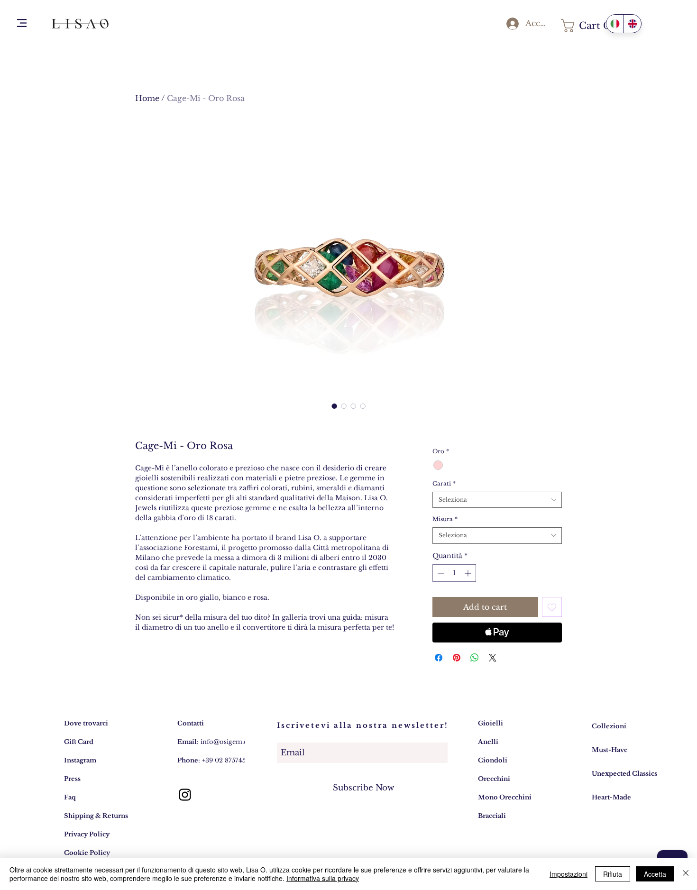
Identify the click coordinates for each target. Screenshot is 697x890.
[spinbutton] (454, 573)
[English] (632, 24)
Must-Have (610, 750)
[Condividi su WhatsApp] (474, 657)
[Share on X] (492, 657)
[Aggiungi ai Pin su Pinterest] (456, 657)
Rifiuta (612, 874)
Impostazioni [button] (568, 874)
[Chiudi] (685, 873)
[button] (22, 23)
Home (147, 98)
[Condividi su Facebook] (438, 657)
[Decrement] (440, 573)
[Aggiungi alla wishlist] (552, 607)
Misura (445, 519)
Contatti (190, 723)
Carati (444, 483)
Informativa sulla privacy (322, 878)
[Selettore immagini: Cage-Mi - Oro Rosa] (362, 406)
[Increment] (469, 573)
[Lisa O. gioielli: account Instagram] (185, 795)
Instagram (80, 760)
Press (72, 779)
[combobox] (497, 500)
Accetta (655, 874)
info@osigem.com (229, 742)
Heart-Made (611, 797)
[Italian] (615, 24)
